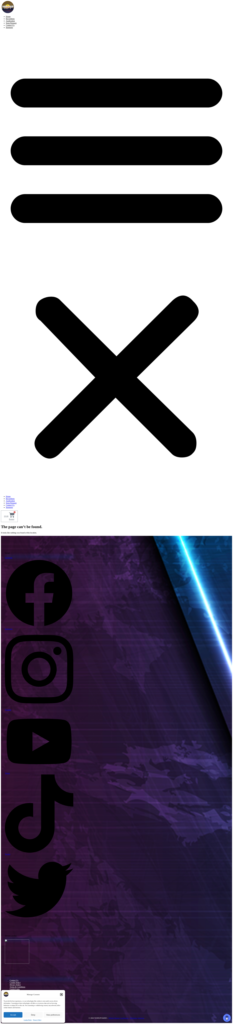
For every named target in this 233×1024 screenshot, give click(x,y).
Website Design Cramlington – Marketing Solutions (126, 1018)
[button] (61, 994)
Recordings (10, 19)
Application (10, 21)
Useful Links (15, 989)
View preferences (53, 1015)
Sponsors (9, 27)
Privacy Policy (37, 1020)
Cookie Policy (28, 1020)
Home (8, 17)
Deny (33, 1015)
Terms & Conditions (17, 987)
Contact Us (10, 25)
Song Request (11, 23)
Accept (13, 1015)
